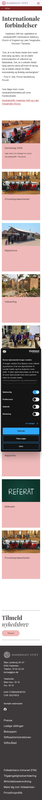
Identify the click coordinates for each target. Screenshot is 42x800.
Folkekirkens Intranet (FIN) (20, 770)
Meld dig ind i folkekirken (19, 787)
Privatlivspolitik (13, 792)
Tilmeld (10, 633)
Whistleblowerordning (17, 781)
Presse (8, 720)
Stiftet (7, 8)
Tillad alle (21, 431)
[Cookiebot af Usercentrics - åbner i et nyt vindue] (29, 351)
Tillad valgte (21, 439)
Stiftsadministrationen (17, 737)
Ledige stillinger (14, 726)
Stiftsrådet (10, 742)
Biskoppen (10, 731)
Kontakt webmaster (13, 703)
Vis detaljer (30, 423)
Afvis (21, 446)
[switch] (36, 399)
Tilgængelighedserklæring (20, 775)
